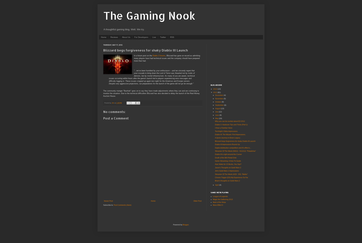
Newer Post (108, 201)
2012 (215, 92)
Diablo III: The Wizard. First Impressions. (230, 135)
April (217, 185)
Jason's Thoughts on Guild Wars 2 (228, 168)
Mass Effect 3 (218, 205)
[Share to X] (133, 103)
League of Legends (220, 196)
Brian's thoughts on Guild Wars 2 (227, 181)
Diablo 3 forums (159, 56)
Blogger (186, 225)
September (219, 105)
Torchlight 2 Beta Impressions (226, 131)
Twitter (163, 37)
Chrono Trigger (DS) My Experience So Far (231, 178)
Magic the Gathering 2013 (223, 199)
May (217, 118)
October (218, 102)
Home (103, 37)
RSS (172, 37)
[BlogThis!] (130, 103)
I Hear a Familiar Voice (223, 128)
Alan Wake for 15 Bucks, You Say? (228, 164)
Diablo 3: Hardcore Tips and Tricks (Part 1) (231, 125)
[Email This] (128, 103)
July (217, 112)
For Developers (141, 37)
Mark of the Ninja (219, 202)
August (218, 109)
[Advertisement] (154, 190)
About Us (126, 37)
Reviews (114, 37)
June (217, 115)
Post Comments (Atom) (122, 205)
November (219, 99)
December (219, 95)
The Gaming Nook (149, 15)
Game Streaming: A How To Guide (228, 161)
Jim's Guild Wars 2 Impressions (227, 171)
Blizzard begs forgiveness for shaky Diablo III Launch (235, 141)
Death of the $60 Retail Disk (225, 158)
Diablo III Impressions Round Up (227, 144)
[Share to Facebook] (136, 103)
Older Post (197, 201)
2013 (215, 89)
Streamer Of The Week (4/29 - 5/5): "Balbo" (231, 174)
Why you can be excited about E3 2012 (230, 121)
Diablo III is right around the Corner (228, 154)
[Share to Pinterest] (138, 103)
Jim (113, 103)
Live (154, 37)
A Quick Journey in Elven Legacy (227, 138)
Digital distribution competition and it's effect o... (233, 148)
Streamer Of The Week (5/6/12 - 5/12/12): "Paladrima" (235, 151)
